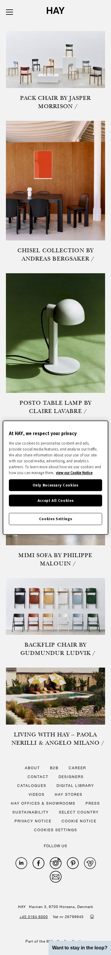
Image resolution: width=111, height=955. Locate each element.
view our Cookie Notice (74, 472)
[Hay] (55, 10)
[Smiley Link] (92, 916)
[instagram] (56, 863)
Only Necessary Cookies (55, 485)
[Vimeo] (90, 863)
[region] (55, 477)
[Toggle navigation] (9, 12)
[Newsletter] (56, 877)
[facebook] (38, 863)
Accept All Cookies (56, 500)
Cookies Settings (55, 519)
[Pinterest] (73, 863)
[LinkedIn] (21, 863)
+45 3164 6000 (34, 916)
